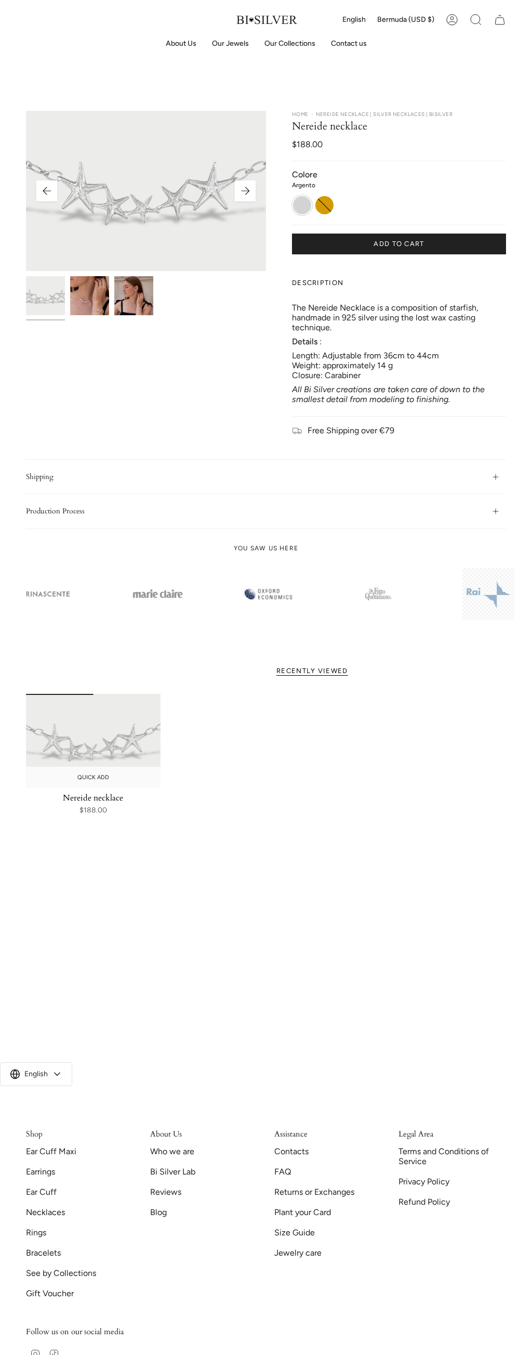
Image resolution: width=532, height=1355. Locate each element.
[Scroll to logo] (156, 594)
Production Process (55, 511)
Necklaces (45, 1212)
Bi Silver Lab (172, 1172)
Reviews (165, 1192)
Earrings (40, 1172)
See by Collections (61, 1273)
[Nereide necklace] (93, 741)
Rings (36, 1232)
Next (245, 190)
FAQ (282, 1172)
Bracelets (43, 1253)
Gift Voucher (50, 1293)
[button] (230, 44)
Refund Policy (424, 1202)
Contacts (291, 1151)
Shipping (40, 477)
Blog (158, 1212)
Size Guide (294, 1232)
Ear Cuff (41, 1192)
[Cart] (500, 20)
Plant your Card (302, 1212)
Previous (46, 190)
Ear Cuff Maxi (51, 1151)
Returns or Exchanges (314, 1192)
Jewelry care (298, 1253)
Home (300, 114)
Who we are (172, 1151)
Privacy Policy (423, 1181)
